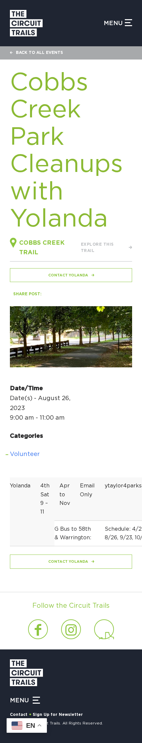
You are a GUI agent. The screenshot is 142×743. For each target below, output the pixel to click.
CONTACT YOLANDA (68, 275)
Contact (18, 715)
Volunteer (25, 454)
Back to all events (39, 53)
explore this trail (97, 247)
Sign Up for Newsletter (58, 715)
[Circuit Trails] (57, 23)
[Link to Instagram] (71, 629)
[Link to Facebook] (38, 629)
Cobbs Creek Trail (42, 248)
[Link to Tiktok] (104, 629)
